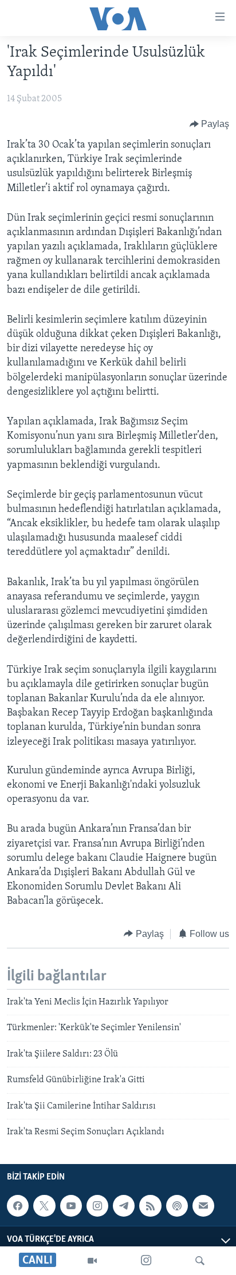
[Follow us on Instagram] (97, 1206)
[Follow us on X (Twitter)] (44, 1206)
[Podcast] (177, 1206)
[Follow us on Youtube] (71, 1206)
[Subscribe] (203, 1206)
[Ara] (200, 1260)
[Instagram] (146, 1260)
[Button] (210, 124)
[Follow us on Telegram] (124, 1206)
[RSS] (150, 1206)
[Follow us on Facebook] (18, 1206)
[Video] (92, 1260)
